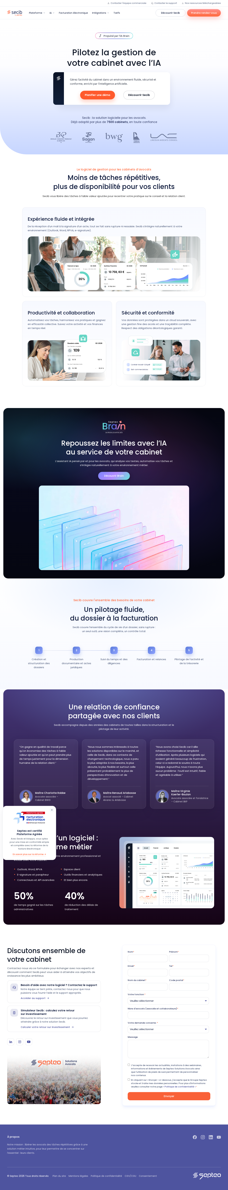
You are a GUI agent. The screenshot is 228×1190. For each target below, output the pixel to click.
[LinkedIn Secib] (10, 1041)
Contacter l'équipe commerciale (128, 3)
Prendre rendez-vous (204, 13)
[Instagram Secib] (19, 1041)
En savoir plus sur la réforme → (29, 854)
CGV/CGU (130, 1176)
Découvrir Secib (170, 13)
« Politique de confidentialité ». (179, 1086)
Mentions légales (78, 1176)
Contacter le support (165, 3)
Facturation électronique (73, 13)
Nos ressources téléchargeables (203, 3)
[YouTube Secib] (28, 1041)
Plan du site (59, 1176)
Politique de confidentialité (106, 1176)
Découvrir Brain (114, 476)
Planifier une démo (97, 95)
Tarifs (116, 13)
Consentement (148, 1176)
